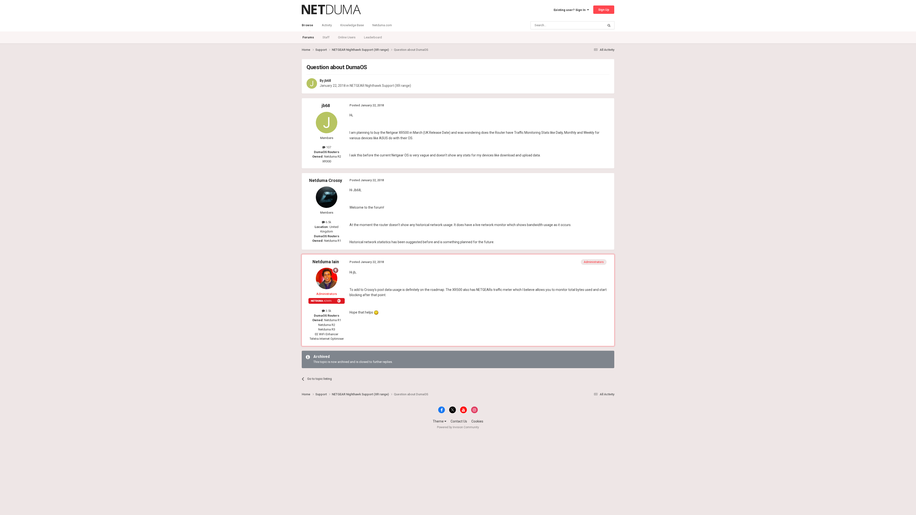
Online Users (346, 37)
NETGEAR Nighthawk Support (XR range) (380, 86)
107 (328, 147)
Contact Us (459, 421)
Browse (307, 25)
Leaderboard (373, 37)
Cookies (477, 421)
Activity (327, 25)
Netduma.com (382, 25)
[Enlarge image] (376, 312)
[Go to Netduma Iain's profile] (326, 278)
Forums (308, 37)
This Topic (590, 25)
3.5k (328, 311)
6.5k (328, 222)
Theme (438, 421)
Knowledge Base (352, 25)
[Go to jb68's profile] (312, 83)
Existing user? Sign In (570, 10)
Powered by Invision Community (458, 427)
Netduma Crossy (325, 180)
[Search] (609, 25)
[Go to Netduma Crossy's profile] (326, 197)
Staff (326, 37)
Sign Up (603, 9)
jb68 (327, 80)
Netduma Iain (325, 261)
